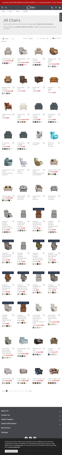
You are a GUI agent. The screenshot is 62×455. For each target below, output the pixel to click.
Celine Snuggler (52, 379)
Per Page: (42, 38)
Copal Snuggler (6, 196)
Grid (55, 38)
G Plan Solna (38, 319)
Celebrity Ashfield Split (21, 224)
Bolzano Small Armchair (6, 88)
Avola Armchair (6, 59)
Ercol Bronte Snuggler (21, 143)
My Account (5, 428)
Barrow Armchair (35, 59)
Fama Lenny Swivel (38, 172)
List (60, 38)
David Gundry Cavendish (52, 197)
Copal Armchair (52, 170)
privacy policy (19, 445)
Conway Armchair (50, 349)
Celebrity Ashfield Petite (37, 224)
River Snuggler (21, 379)
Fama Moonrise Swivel (7, 172)
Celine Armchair (37, 379)
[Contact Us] (52, 7)
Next (30, 391)
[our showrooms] (56, 7)
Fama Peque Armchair (36, 143)
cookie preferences (14, 447)
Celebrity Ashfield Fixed (37, 286)
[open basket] (60, 7)
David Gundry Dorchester (21, 197)
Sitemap (4, 432)
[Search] (6, 7)
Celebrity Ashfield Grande (6, 255)
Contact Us (61, 17)
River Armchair (6, 379)
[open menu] (2, 7)
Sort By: (25, 38)
